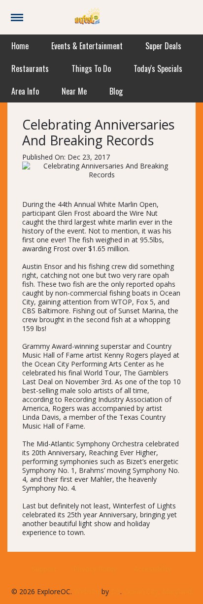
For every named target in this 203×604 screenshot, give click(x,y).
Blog (116, 91)
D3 (115, 591)
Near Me (74, 91)
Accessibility (152, 568)
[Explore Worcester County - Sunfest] (87, 16)
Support (44, 568)
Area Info (25, 91)
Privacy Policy (95, 568)
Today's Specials (158, 68)
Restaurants (30, 68)
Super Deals (163, 46)
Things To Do (91, 68)
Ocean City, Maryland (158, 591)
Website (87, 591)
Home (20, 46)
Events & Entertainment (87, 46)
